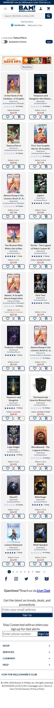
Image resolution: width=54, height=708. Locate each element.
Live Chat (43, 590)
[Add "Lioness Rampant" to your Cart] (19, 564)
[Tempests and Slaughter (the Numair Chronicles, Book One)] (40, 83)
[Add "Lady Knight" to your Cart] (19, 468)
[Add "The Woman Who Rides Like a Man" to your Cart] (19, 266)
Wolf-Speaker (40, 544)
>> (44, 572)
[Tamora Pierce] (13, 133)
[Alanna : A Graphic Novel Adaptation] (13, 283)
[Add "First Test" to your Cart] (46, 318)
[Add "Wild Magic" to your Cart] (46, 516)
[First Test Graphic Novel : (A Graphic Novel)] (40, 133)
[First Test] (40, 283)
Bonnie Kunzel (12, 150)
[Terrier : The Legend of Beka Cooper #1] (40, 233)
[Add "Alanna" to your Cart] (19, 318)
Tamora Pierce (10, 103)
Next (38, 572)
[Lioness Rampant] (13, 533)
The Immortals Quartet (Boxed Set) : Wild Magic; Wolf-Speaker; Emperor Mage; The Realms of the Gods (40, 399)
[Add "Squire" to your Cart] (46, 216)
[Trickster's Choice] (13, 335)
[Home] (27, 9)
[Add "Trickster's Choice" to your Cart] (19, 368)
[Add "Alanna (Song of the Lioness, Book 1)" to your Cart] (19, 216)
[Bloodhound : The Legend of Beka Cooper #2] (40, 435)
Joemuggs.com (35, 685)
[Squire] (40, 183)
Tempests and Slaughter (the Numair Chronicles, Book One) (40, 97)
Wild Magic (40, 497)
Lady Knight (13, 447)
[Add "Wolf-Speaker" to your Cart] (46, 564)
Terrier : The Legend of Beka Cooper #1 (40, 247)
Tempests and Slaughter (13, 398)
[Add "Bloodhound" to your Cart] (46, 468)
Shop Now (27, 67)
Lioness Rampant (13, 544)
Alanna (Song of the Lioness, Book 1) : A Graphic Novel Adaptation (14, 197)
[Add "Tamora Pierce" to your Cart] (19, 166)
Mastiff (13, 497)
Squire (40, 195)
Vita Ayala (20, 103)
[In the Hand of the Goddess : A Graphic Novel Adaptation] (13, 83)
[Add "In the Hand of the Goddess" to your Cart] (19, 117)
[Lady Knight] (13, 435)
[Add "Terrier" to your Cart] (46, 266)
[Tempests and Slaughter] (13, 385)
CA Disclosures (22, 688)
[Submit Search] (48, 16)
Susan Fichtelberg (16, 151)
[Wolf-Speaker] (40, 533)
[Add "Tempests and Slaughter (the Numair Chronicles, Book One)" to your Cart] (46, 117)
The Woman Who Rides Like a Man (14, 247)
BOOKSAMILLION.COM (14, 685)
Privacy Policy (37, 688)
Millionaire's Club (35, 25)
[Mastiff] (13, 485)
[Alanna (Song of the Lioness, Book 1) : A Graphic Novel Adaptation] (13, 183)
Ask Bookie (19, 25)
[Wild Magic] (40, 485)
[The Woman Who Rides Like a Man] (13, 233)
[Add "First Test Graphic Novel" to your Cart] (46, 166)
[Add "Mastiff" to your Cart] (19, 516)
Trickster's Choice (13, 347)
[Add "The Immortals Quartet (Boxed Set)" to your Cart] (46, 418)
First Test (40, 295)
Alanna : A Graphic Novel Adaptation (13, 297)
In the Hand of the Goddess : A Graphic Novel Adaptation (13, 97)
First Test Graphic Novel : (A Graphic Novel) (40, 147)
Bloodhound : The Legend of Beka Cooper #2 (40, 449)
